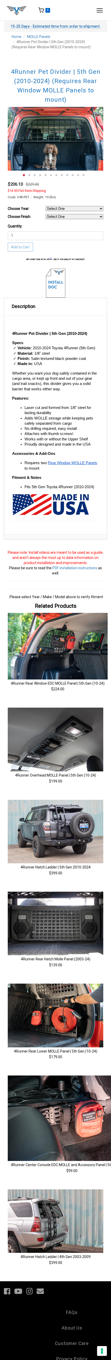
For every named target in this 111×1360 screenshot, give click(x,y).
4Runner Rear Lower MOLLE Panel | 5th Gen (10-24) (55, 1051)
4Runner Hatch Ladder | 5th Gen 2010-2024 (56, 867)
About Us (72, 1328)
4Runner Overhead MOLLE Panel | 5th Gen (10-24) (55, 775)
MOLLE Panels (38, 37)
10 (73, 175)
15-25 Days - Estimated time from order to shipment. (55, 26)
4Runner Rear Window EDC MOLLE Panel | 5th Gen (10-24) (58, 683)
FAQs (72, 1312)
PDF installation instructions (74, 568)
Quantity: (15, 226)
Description (23, 306)
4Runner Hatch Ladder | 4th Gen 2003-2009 (56, 1257)
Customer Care (72, 1343)
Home (16, 37)
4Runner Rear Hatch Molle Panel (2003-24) (55, 959)
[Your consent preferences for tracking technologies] (102, 1351)
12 (83, 175)
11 (78, 175)
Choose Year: (18, 209)
